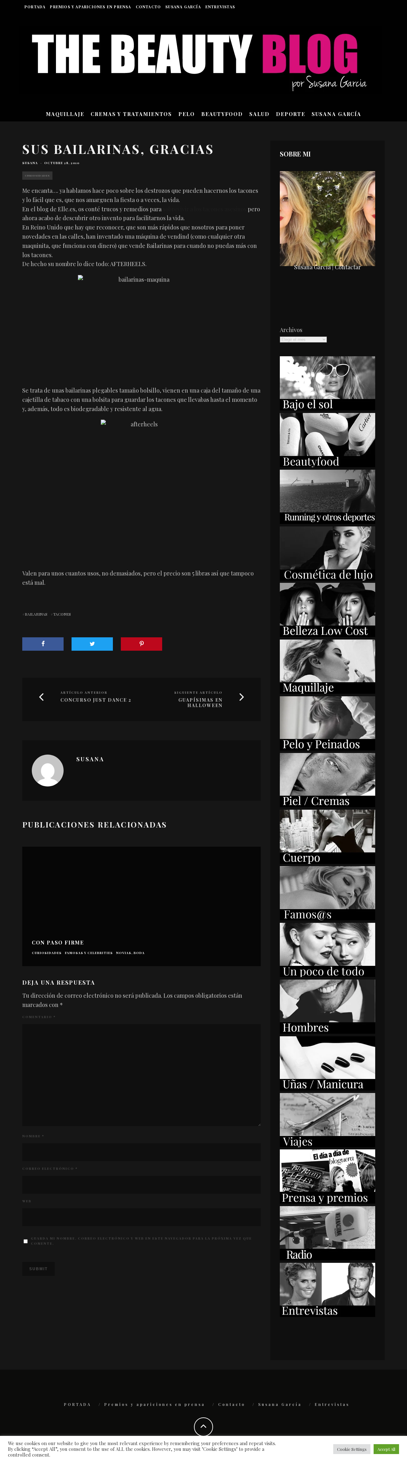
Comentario (39, 1017)
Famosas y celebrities (89, 953)
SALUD (259, 114)
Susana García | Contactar (327, 267)
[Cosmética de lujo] (327, 578)
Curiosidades (37, 175)
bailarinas (36, 614)
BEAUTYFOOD (222, 114)
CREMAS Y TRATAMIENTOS (131, 114)
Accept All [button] (386, 1449)
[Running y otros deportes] (327, 521)
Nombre (33, 1136)
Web (26, 1201)
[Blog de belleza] (327, 975)
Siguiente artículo (198, 692)
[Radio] (327, 1258)
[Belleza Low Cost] (327, 635)
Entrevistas (220, 6)
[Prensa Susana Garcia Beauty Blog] (327, 1201)
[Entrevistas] (327, 1315)
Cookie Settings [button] (352, 1449)
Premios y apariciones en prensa (90, 6)
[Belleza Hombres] (327, 1031)
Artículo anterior (83, 692)
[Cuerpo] (327, 861)
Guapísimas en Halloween (200, 703)
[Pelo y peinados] (327, 748)
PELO (186, 114)
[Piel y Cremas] (327, 805)
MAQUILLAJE (65, 114)
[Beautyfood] (327, 465)
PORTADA (34, 6)
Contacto (148, 6)
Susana (30, 163)
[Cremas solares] (327, 408)
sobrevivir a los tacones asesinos (204, 209)
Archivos (291, 330)
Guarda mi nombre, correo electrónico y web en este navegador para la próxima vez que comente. (141, 1241)
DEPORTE (290, 114)
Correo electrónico (50, 1168)
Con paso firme (58, 942)
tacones (62, 614)
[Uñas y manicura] (327, 1088)
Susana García (183, 6)
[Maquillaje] (327, 691)
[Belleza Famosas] (327, 918)
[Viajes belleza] (327, 1145)
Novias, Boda (130, 953)
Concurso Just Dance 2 (95, 700)
